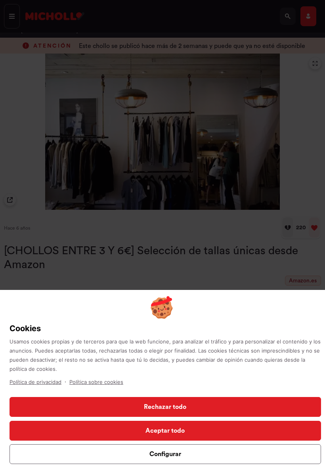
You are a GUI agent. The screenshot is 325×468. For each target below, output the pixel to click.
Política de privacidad (35, 382)
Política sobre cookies (96, 382)
